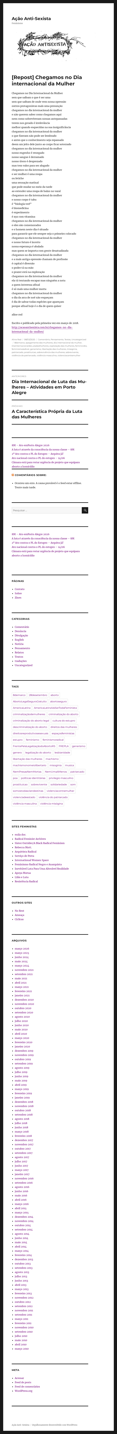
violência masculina (47, 355)
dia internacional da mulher (68, 342)
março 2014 (22, 1250)
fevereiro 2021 (23, 991)
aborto (55, 695)
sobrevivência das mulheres (51, 352)
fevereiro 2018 (23, 1135)
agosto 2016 (22, 1186)
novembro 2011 (24, 1310)
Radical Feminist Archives (30, 838)
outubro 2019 (23, 1059)
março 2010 (22, 1348)
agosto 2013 (22, 1272)
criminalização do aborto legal (31, 720)
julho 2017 (21, 1161)
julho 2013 (21, 1276)
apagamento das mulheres (39, 342)
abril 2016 (21, 1199)
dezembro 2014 (24, 1216)
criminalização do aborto (63, 714)
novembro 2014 (24, 1221)
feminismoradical (20, 349)
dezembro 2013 (24, 1259)
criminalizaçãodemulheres (29, 714)
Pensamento (57, 339)
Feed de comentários (27, 1386)
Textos (67, 339)
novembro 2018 (24, 1106)
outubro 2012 (23, 1301)
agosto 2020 (22, 1016)
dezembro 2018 (24, 1101)
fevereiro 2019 (23, 1093)
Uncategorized (78, 339)
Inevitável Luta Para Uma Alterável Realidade (42, 868)
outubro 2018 (23, 1110)
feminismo (32, 739)
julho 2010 (21, 1335)
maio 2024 (21, 961)
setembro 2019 (24, 1063)
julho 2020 (21, 1020)
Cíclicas (19, 919)
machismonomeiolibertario (29, 765)
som (73, 784)
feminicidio (81, 346)
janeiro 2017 (22, 1174)
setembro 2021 (24, 974)
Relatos (19, 652)
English (19, 639)
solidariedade (59, 784)
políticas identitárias (33, 778)
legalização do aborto (38, 752)
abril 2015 (21, 1208)
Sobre (18, 593)
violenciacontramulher (69, 355)
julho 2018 (21, 1123)
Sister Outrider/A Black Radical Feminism (40, 843)
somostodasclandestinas (28, 790)
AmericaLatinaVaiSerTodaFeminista (55, 707)
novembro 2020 (24, 1003)
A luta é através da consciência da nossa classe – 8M (43, 449)
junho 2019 (21, 1076)
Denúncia (20, 631)
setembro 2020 (24, 1012)
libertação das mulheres (54, 349)
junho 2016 (21, 1191)
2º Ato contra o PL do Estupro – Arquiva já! (38, 453)
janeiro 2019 (22, 1097)
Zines (18, 597)
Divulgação (21, 635)
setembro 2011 (23, 1314)
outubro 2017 (23, 1148)
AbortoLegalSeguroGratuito (30, 701)
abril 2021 (21, 982)
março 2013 (21, 1289)
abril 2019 (21, 1084)
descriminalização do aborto (30, 727)
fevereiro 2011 (23, 1323)
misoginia (72, 349)
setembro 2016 (24, 1182)
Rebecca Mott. (23, 847)
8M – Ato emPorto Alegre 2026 (31, 445)
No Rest (19, 910)
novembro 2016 (24, 1178)
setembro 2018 (24, 1114)
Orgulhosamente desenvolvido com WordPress (54, 1425)
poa (15, 778)
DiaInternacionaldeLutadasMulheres (30, 346)
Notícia (19, 643)
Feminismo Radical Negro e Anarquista (38, 864)
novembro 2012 (24, 1297)
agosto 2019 (22, 1067)
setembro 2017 (23, 1152)
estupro (18, 739)
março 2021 (22, 986)
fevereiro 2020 (23, 1042)
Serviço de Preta (24, 855)
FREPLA (64, 746)
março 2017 (21, 1169)
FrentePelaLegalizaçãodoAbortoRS (34, 746)
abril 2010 (21, 1344)
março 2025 (22, 952)
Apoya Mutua (23, 872)
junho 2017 (21, 1165)
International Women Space (32, 860)
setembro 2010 (24, 1331)
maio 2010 (21, 1340)
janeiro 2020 (22, 1046)
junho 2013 (21, 1280)
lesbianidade (62, 752)
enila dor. (20, 834)
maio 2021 (21, 978)
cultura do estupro (64, 720)
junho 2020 (22, 1025)
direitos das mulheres (64, 727)
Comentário (44, 339)
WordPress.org (23, 1390)
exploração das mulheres (62, 346)
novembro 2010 (24, 1327)
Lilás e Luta (21, 877)
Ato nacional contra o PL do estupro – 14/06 (38, 458)
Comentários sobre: (31, 475)
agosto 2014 (22, 1233)
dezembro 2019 (24, 1050)
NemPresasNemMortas (27, 771)
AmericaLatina (21, 707)
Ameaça (19, 915)
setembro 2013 (23, 1267)
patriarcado (17, 352)
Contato (20, 589)
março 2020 (22, 1038)
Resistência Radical (26, 881)
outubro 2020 (23, 1008)
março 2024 (22, 965)
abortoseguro (58, 701)
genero (17, 752)
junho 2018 (21, 1127)
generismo (35, 349)
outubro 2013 (23, 1263)
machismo (52, 759)
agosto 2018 (22, 1118)
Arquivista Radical (25, 851)
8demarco (19, 342)
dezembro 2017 (24, 1140)
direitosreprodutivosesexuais (30, 733)
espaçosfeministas (63, 733)
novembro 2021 (24, 969)
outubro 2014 (23, 1225)
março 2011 (21, 1318)
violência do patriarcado (24, 355)
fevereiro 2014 (23, 1255)
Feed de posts (23, 1382)
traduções (21, 661)
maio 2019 (21, 1080)
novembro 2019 (24, 1055)
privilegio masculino (61, 778)
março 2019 (22, 1089)
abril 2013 (20, 1284)
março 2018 (22, 1131)
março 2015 (22, 1212)
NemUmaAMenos (56, 771)
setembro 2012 (24, 1306)
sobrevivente (72, 352)
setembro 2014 (24, 1229)
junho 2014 (21, 1238)
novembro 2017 (24, 1144)
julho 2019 (21, 1072)
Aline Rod (16, 339)
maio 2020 (21, 1029)
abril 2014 (21, 1246)
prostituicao (30, 352)
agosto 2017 (22, 1157)
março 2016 (22, 1204)
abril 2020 (21, 1033)
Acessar (19, 1378)
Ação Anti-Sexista (31, 18)
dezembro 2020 (24, 999)
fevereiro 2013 (23, 1293)
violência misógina (51, 803)
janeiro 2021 (22, 995)
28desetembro (38, 695)
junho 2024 (22, 957)
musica (69, 765)
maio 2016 (21, 1195)
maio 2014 (21, 1242)
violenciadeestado (24, 797)
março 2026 (22, 948)
